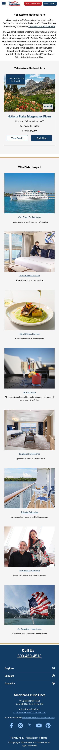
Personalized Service (29, 275)
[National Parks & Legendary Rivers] (29, 93)
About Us (10, 683)
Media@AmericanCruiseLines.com (38, 717)
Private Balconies (29, 512)
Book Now (44, 138)
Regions (9, 668)
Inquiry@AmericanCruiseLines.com (29, 712)
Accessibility (32, 737)
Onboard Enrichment (29, 570)
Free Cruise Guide (33, 3)
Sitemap (43, 737)
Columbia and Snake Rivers (41, 26)
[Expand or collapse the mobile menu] (3, 3)
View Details (19, 138)
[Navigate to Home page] (14, 3)
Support (9, 675)
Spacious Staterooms (29, 453)
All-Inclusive (29, 392)
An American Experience (29, 628)
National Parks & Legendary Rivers (29, 116)
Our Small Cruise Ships (29, 217)
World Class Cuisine (30, 333)
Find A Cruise (49, 3)
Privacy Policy (17, 737)
